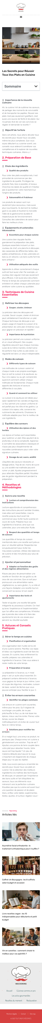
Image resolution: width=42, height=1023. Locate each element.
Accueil (9, 990)
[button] (21, 17)
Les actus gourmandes (21, 995)
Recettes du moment (13, 1000)
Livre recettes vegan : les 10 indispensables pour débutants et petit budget (19, 916)
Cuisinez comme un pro (26, 990)
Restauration (31, 1000)
